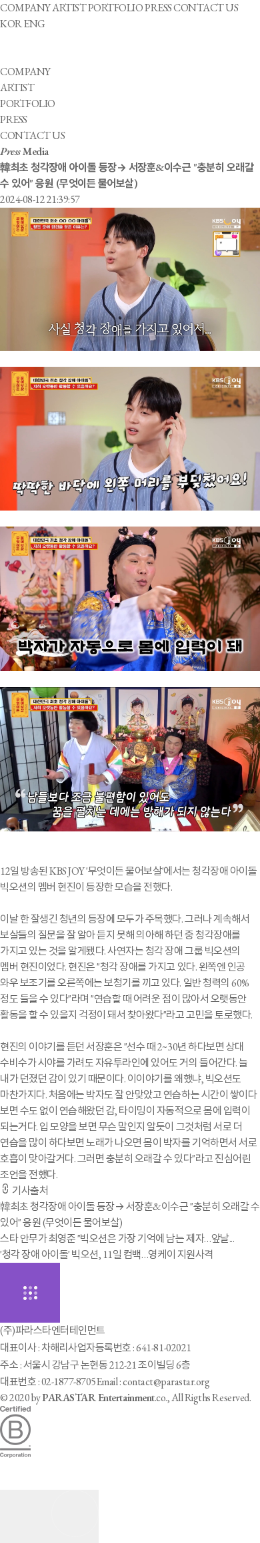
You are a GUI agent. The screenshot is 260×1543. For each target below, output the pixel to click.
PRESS (158, 8)
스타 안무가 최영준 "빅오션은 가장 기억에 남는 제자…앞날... (117, 1238)
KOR (11, 24)
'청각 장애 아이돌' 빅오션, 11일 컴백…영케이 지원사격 (106, 1254)
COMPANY (25, 8)
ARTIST (69, 8)
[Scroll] (49, 1516)
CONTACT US (205, 8)
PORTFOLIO (115, 8)
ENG (34, 24)
